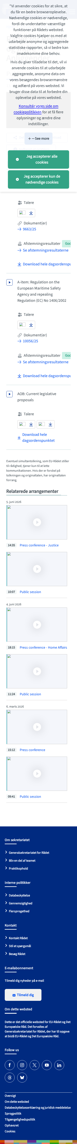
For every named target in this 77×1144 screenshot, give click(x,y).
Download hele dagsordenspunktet (38, 437)
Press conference (32, 750)
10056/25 (30, 341)
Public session (30, 592)
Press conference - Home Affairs (43, 647)
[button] (22, 213)
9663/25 (29, 229)
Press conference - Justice (39, 545)
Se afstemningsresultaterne (46, 250)
